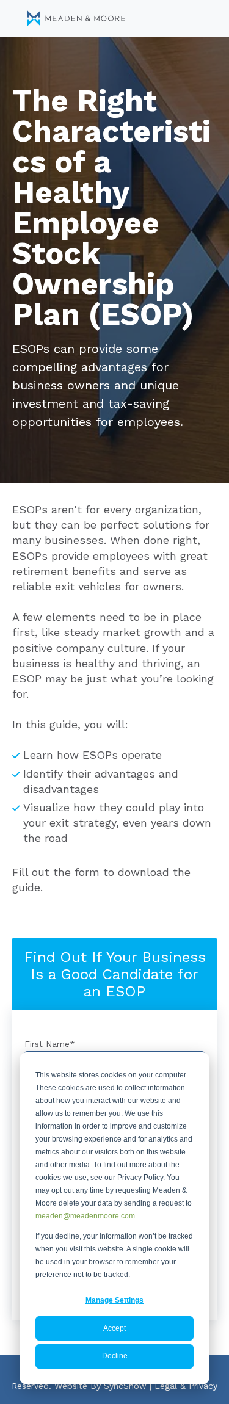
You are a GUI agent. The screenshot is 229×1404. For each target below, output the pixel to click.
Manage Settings (114, 1300)
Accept (114, 1328)
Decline (115, 1356)
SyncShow (125, 1386)
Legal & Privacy (185, 1386)
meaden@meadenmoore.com (85, 1216)
